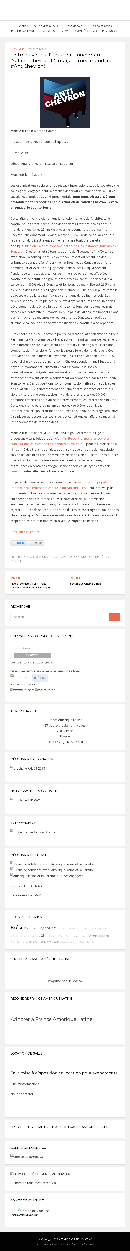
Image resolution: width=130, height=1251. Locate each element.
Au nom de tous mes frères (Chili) (34, 1183)
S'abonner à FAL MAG (25, 895)
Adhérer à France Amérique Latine (51, 1019)
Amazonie (54, 941)
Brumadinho (16, 942)
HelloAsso (75, 981)
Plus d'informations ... (26, 1084)
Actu (27, 556)
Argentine (47, 927)
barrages (23, 936)
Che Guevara (34, 936)
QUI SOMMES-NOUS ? (47, 26)
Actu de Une (39, 556)
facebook (22, 677)
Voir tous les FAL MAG (26, 886)
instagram (29, 689)
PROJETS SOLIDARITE (24, 30)
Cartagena (53, 936)
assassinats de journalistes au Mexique (77, 942)
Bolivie (44, 941)
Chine (25, 942)
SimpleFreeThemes (61, 1244)
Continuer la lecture (25, 532)
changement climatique (77, 928)
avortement (81, 936)
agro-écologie (96, 928)
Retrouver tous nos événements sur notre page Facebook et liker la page (45, 670)
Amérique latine (98, 936)
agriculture (34, 941)
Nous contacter (21, 1094)
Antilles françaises (67, 936)
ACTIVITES (48, 30)
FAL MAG (65, 30)
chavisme (61, 928)
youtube (50, 689)
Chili (44, 935)
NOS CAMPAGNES (101, 26)
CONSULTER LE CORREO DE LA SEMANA (31, 662)
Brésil (16, 927)
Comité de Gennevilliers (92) (47, 1174)
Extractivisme (58, 556)
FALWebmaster (40, 49)
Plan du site (110, 30)
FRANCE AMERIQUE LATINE (76, 1239)
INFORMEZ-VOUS (75, 26)
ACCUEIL (23, 26)
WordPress (89, 1244)
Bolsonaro (31, 928)
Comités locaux (86, 30)
